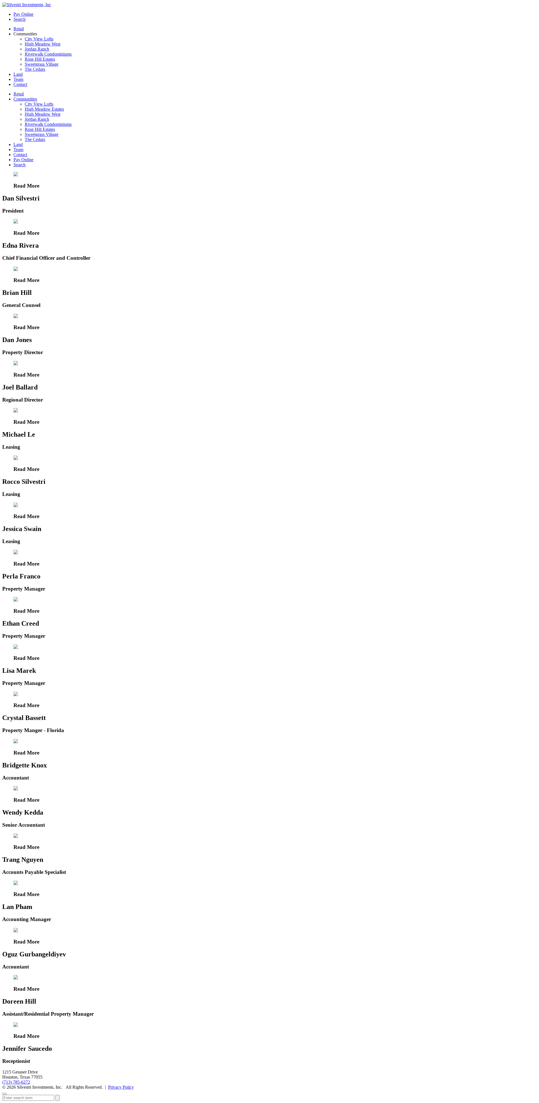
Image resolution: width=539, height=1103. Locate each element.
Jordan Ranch (37, 49)
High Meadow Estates (44, 109)
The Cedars (35, 69)
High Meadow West (42, 44)
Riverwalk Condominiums (48, 54)
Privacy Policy (121, 1087)
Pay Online (23, 14)
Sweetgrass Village (41, 64)
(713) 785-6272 (16, 1082)
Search (19, 19)
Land (18, 74)
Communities (25, 99)
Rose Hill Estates (40, 59)
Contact (20, 84)
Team (18, 79)
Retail (18, 28)
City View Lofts (39, 39)
